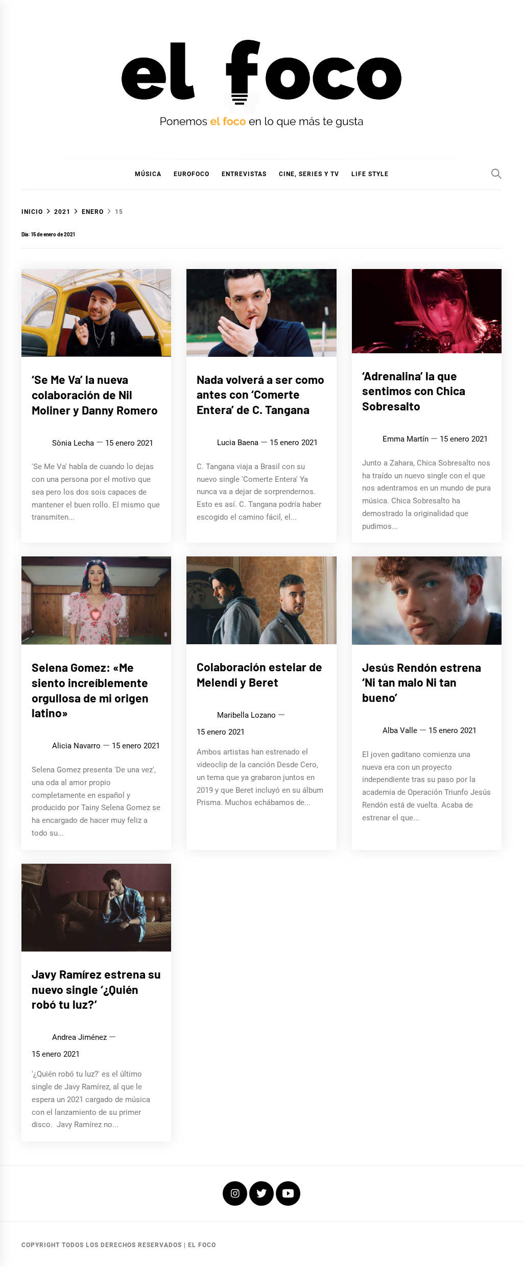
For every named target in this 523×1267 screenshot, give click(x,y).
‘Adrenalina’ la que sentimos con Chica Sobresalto (413, 391)
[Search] (496, 173)
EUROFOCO (191, 174)
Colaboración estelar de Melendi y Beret (259, 674)
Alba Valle (400, 730)
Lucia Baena (237, 442)
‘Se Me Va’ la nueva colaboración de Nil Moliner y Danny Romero (95, 394)
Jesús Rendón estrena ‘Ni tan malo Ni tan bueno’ (421, 682)
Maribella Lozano (246, 715)
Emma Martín (406, 439)
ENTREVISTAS (244, 174)
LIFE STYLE (370, 174)
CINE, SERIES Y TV (309, 174)
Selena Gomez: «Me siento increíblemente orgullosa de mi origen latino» (90, 690)
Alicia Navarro (76, 745)
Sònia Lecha (73, 443)
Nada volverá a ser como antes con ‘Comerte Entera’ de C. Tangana (260, 394)
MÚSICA (148, 174)
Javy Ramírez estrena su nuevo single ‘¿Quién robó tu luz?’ (96, 989)
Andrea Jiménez (79, 1037)
